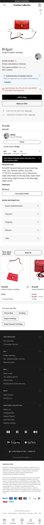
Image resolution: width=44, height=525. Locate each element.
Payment (8, 214)
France (5, 513)
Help (7, 238)
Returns (8, 230)
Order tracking (9, 355)
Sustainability (8, 412)
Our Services (9, 337)
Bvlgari (7, 49)
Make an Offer (22, 103)
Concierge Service (10, 344)
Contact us (7, 398)
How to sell (7, 373)
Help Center (8, 395)
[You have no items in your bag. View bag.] (39, 5)
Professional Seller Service (14, 383)
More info (22, 67)
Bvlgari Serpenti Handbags (13, 324)
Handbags (22, 313)
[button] (39, 5)
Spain (35, 513)
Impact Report (9, 416)
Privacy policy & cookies (21, 457)
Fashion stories (9, 423)
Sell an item (8, 380)
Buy (5, 351)
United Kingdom (12, 513)
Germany (30, 513)
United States (22, 513)
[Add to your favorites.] (28, 287)
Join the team (8, 419)
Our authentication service (14, 359)
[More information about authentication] (39, 75)
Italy (40, 513)
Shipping (8, 222)
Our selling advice (10, 377)
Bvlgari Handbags (10, 318)
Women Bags (8, 313)
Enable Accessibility (22, 1)
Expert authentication (14, 206)
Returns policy (9, 362)
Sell (5, 369)
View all (28, 252)
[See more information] (40, 89)
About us (7, 409)
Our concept (8, 341)
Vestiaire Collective (12, 405)
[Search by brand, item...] (4, 5)
